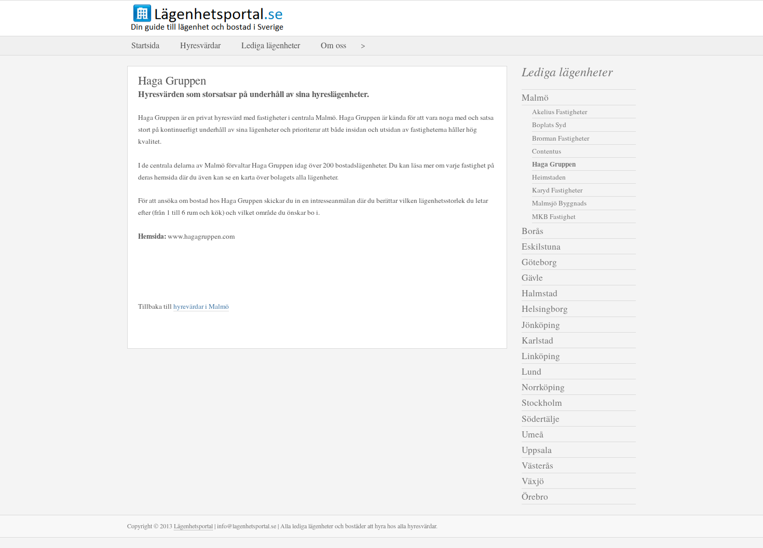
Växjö (533, 481)
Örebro (535, 496)
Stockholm (542, 402)
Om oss (333, 45)
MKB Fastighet (554, 216)
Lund (531, 371)
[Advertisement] (259, 269)
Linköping (541, 356)
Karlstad (537, 340)
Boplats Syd (549, 124)
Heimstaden (549, 177)
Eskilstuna (541, 246)
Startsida (145, 45)
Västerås (537, 465)
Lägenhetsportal (193, 526)
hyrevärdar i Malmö (201, 306)
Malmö (535, 97)
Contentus (546, 151)
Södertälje (541, 418)
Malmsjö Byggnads (559, 203)
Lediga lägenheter (270, 45)
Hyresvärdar (200, 45)
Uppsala (537, 450)
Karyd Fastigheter (557, 190)
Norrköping (543, 387)
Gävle (532, 277)
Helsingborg (545, 308)
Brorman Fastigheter (560, 138)
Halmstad (539, 293)
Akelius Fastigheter (559, 111)
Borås (532, 231)
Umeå (532, 434)
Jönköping (541, 325)
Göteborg (539, 262)
